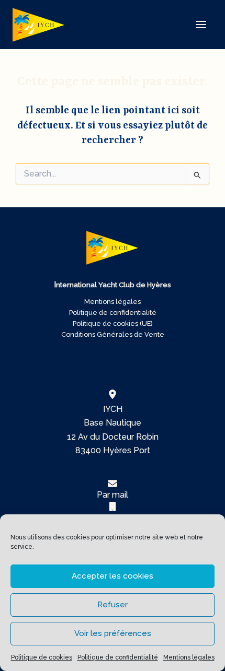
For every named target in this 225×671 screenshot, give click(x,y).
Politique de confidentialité (117, 657)
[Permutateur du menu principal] (200, 24)
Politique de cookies (41, 657)
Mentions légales (189, 657)
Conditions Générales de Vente (112, 334)
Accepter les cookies (112, 576)
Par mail (112, 495)
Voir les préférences (112, 633)
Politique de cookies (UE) (113, 323)
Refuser (112, 604)
